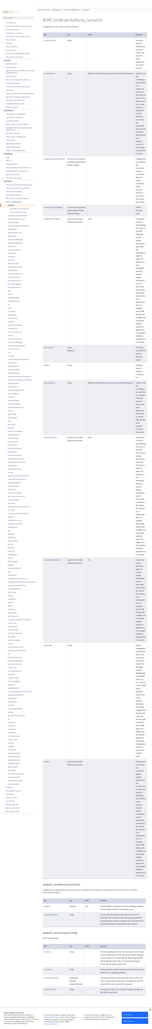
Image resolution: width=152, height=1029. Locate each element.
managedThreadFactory (17, 585)
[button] (150, 1010)
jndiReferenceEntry (15, 524)
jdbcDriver (12, 489)
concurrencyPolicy (15, 332)
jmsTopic (11, 510)
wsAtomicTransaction (16, 774)
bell (9, 291)
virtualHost (12, 750)
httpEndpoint (13, 442)
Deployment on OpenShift (16, 114)
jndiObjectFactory (15, 520)
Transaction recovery (14, 33)
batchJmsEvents (14, 277)
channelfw (12, 311)
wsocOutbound (13, 784)
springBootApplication (16, 716)
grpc (9, 421)
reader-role (12, 668)
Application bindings (13, 144)
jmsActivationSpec (15, 493)
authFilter (11, 260)
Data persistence (12, 30)
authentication (13, 263)
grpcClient (12, 424)
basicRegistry (13, 270)
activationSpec (13, 222)
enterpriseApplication (16, 390)
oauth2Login (12, 627)
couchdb (11, 356)
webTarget (12, 770)
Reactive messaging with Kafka (18, 54)
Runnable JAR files (13, 133)
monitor (11, 602)
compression (12, 329)
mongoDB (11, 599)
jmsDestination (13, 500)
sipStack (11, 705)
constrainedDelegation (16, 346)
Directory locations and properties (19, 185)
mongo (10, 596)
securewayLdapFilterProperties (20, 692)
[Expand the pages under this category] (4, 26)
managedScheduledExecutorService (21, 582)
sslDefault (12, 722)
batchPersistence (14, 287)
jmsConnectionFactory (16, 496)
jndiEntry (11, 517)
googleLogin (12, 418)
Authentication (11, 64)
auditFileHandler (14, 250)
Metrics (9, 161)
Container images (12, 121)
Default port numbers (14, 192)
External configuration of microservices (15, 22)
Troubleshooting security (15, 104)
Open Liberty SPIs (12, 811)
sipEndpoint (12, 702)
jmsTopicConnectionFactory (18, 513)
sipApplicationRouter (16, 695)
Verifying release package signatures (20, 93)
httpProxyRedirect (15, 448)
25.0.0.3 (12, 12)
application (12, 236)
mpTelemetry (13, 616)
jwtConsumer (13, 541)
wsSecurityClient (14, 777)
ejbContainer (13, 387)
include (10, 472)
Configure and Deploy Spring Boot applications (19, 129)
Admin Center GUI (12, 174)
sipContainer (12, 698)
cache (10, 294)
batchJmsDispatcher (15, 274)
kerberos (11, 548)
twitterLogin (12, 739)
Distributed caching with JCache (18, 36)
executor (11, 397)
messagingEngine (14, 589)
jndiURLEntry (13, 527)
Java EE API (10, 801)
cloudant (11, 322)
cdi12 (10, 308)
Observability (11, 40)
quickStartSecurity (15, 664)
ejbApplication (13, 383)
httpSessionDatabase (16, 459)
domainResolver (14, 373)
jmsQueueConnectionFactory (19, 507)
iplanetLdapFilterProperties (18, 476)
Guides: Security (12, 107)
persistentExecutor (15, 657)
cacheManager (13, 298)
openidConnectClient (16, 647)
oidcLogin (11, 637)
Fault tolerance (12, 47)
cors (9, 352)
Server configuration (13, 202)
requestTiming (13, 678)
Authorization (11, 76)
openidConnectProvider (17, 650)
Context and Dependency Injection (19, 26)
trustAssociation (14, 736)
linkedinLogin (13, 561)
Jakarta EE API (11, 798)
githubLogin (12, 414)
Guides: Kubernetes (13, 147)
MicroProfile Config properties (17, 198)
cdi (9, 305)
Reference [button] (8, 181)
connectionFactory (15, 339)
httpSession (12, 452)
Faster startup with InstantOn (17, 124)
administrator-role (15, 233)
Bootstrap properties (14, 195)
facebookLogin (13, 400)
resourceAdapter (14, 681)
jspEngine (11, 534)
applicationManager (15, 240)
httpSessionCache (14, 455)
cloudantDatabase (15, 325)
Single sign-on (11, 67)
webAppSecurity (14, 760)
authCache (12, 253)
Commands (10, 794)
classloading (12, 318)
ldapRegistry (13, 555)
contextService (13, 349)
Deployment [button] (8, 111)
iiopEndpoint (12, 466)
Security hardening (13, 83)
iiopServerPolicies (14, 469)
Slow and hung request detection (18, 168)
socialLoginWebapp (15, 709)
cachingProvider (14, 301)
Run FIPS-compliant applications (18, 97)
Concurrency (10, 50)
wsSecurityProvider (15, 781)
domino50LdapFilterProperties (19, 377)
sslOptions (12, 726)
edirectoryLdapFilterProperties (20, 380)
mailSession (12, 575)
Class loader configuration (16, 137)
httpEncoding (13, 438)
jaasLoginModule (14, 483)
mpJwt (10, 606)
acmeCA (11, 205)
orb (9, 654)
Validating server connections (17, 171)
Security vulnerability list (15, 100)
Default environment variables (17, 188)
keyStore (11, 551)
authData (11, 257)
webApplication (14, 763)
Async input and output (14, 57)
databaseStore (13, 366)
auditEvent (12, 246)
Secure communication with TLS (18, 80)
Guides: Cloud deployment (16, 150)
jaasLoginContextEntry (16, 479)
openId (10, 644)
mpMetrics (12, 609)
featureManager (14, 404)
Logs (8, 157)
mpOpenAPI (12, 613)
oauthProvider (13, 630)
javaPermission (13, 486)
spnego (10, 712)
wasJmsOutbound (14, 757)
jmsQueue (11, 503)
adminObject (13, 229)
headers (11, 428)
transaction (12, 733)
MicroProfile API (12, 805)
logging (10, 565)
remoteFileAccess (14, 671)
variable (11, 746)
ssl (9, 719)
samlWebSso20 (13, 688)
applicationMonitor (15, 243)
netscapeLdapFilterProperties (19, 620)
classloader (12, 315)
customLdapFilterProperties (18, 359)
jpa (9, 531)
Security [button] (7, 61)
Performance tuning (13, 178)
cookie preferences (51, 1017)
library (10, 558)
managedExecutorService (17, 579)
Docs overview (44, 10)
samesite (11, 685)
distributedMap (14, 370)
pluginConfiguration (15, 661)
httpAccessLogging (15, 431)
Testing (9, 43)
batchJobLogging (14, 284)
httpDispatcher (13, 435)
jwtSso (10, 544)
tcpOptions (12, 729)
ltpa (9, 572)
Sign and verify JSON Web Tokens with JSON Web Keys (20, 72)
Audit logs (10, 90)
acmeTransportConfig (18, 212)
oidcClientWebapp (15, 633)
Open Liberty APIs (12, 808)
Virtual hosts (11, 140)
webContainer (13, 767)
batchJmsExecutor (15, 281)
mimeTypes (12, 592)
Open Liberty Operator (14, 117)
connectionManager (15, 342)
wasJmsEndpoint (14, 753)
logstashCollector (14, 568)
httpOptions (12, 445)
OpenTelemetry (12, 164)
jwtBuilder (12, 537)
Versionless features (13, 791)
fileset (10, 411)
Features (9, 787)
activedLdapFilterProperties (18, 226)
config (10, 335)
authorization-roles (15, 267)
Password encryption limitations (18, 87)
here (107, 1019)
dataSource (12, 363)
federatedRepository (16, 407)
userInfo (11, 743)
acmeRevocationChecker (19, 209)
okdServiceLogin (14, 640)
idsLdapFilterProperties (17, 462)
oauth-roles (12, 623)
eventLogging (13, 394)
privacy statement (50, 1024)
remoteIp (11, 674)
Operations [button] (8, 154)
